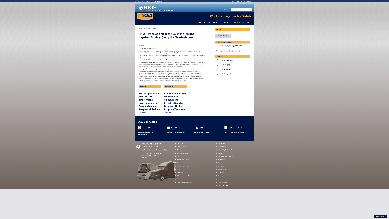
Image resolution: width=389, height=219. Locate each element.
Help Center (226, 22)
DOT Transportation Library (184, 176)
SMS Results (246, 22)
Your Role (216, 22)
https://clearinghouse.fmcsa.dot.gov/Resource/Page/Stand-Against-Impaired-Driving (162, 80)
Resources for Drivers (183, 166)
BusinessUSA (221, 159)
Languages (180, 172)
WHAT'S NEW (147, 29)
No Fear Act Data (222, 169)
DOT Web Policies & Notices (225, 156)
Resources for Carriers (183, 159)
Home (199, 22)
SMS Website (155, 51)
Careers (179, 150)
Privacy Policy (222, 147)
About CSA (207, 22)
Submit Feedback (380, 216)
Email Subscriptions (182, 153)
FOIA (178, 169)
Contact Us (180, 143)
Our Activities (241, 1)
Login (226, 9)
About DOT (234, 1)
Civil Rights (221, 166)
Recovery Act (221, 176)
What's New (236, 22)
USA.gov (220, 179)
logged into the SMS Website (172, 53)
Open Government (223, 185)
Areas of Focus (249, 1)
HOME (140, 29)
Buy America (221, 163)
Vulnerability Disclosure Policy (226, 150)
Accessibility (221, 153)
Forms (178, 156)
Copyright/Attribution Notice (184, 182)
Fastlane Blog (180, 179)
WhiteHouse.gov (222, 182)
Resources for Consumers (184, 163)
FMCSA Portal (221, 143)
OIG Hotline (221, 172)
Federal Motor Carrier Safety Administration (156, 150)
